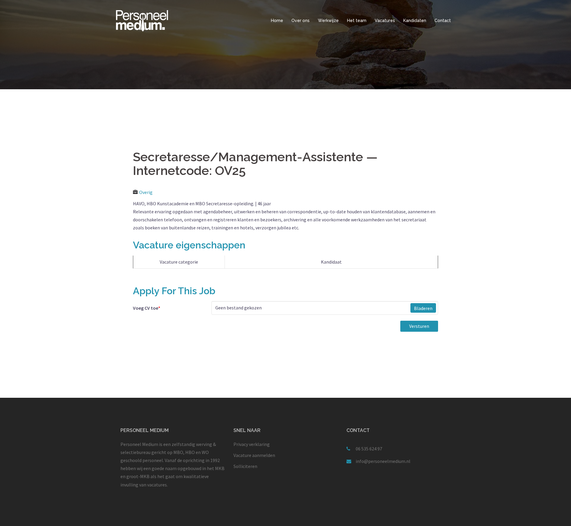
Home (277, 20)
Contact (442, 20)
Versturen (419, 326)
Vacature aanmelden (254, 455)
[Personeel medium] (142, 20)
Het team (356, 20)
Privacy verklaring (251, 444)
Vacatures (385, 20)
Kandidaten (414, 20)
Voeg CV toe (146, 308)
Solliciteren (245, 466)
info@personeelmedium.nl (383, 461)
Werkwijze (328, 20)
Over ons (300, 20)
